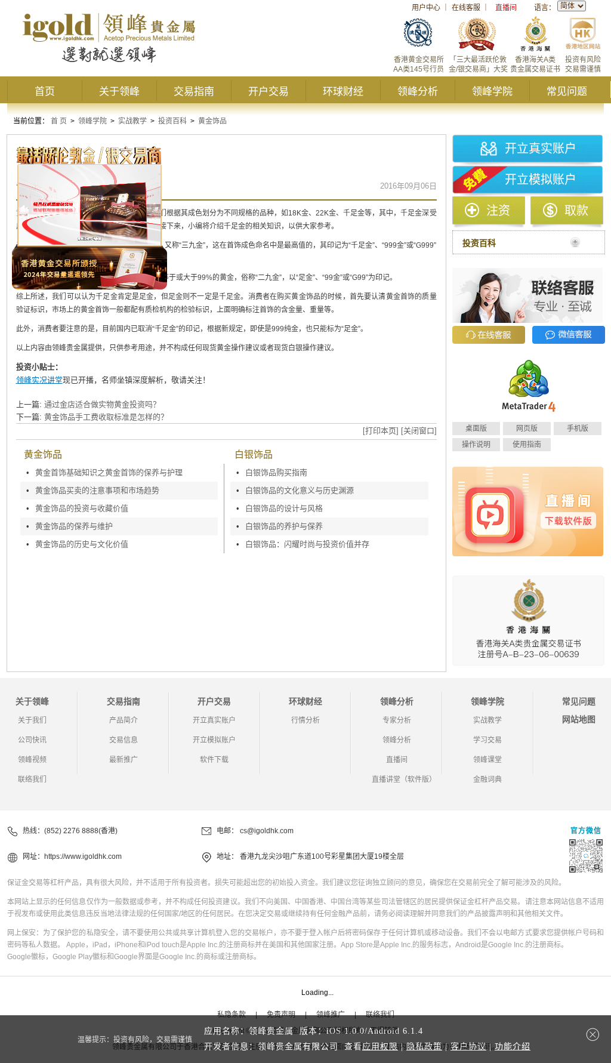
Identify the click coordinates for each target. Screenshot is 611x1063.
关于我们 (32, 720)
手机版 (577, 428)
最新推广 (123, 760)
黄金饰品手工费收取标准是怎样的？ (106, 416)
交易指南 (194, 91)
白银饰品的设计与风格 (284, 508)
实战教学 (132, 121)
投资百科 (172, 121)
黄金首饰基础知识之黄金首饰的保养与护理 (109, 472)
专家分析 (396, 720)
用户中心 (426, 8)
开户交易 (268, 91)
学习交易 (487, 740)
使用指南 (527, 444)
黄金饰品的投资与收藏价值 (81, 508)
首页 (45, 91)
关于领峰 (119, 91)
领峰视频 (32, 760)
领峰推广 (330, 1014)
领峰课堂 (487, 760)
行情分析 (305, 720)
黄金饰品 (212, 121)
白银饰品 (253, 454)
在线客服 (466, 8)
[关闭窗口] (419, 430)
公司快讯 (32, 740)
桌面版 (476, 428)
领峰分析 (417, 91)
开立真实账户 (540, 148)
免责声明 (281, 1014)
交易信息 (123, 740)
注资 (498, 210)
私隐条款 (231, 1014)
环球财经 (343, 91)
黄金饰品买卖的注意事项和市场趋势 (97, 490)
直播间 (506, 8)
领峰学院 (492, 91)
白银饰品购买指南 (276, 472)
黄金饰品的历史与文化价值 (81, 544)
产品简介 (123, 720)
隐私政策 (424, 1046)
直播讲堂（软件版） (404, 779)
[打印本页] (381, 430)
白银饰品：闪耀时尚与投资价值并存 (307, 544)
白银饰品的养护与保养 (284, 526)
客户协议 (468, 1046)
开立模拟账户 (540, 179)
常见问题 (567, 91)
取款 (576, 210)
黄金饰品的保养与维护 (74, 526)
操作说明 (476, 444)
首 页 (59, 121)
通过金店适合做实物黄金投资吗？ (102, 404)
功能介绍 (512, 1046)
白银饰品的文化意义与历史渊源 (299, 490)
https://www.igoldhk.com (83, 856)
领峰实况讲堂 (39, 379)
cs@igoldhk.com (267, 831)
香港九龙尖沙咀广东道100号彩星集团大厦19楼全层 (322, 856)
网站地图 (578, 719)
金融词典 (487, 779)
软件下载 (214, 760)
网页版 (527, 428)
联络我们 (32, 779)
